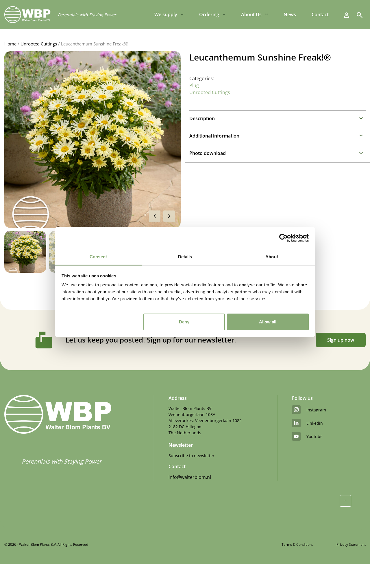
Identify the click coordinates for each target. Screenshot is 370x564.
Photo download (207, 153)
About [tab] (271, 256)
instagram (316, 410)
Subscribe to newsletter (191, 455)
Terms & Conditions (297, 544)
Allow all (267, 321)
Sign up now (340, 340)
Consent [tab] (98, 256)
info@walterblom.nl (190, 477)
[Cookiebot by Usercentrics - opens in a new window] (283, 238)
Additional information (214, 136)
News (290, 14)
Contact (320, 14)
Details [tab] (185, 256)
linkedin (314, 423)
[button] (169, 216)
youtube (314, 436)
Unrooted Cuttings (39, 44)
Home (10, 44)
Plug (194, 85)
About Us (251, 14)
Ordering (209, 14)
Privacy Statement (351, 544)
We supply (165, 14)
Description (202, 118)
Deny (184, 321)
